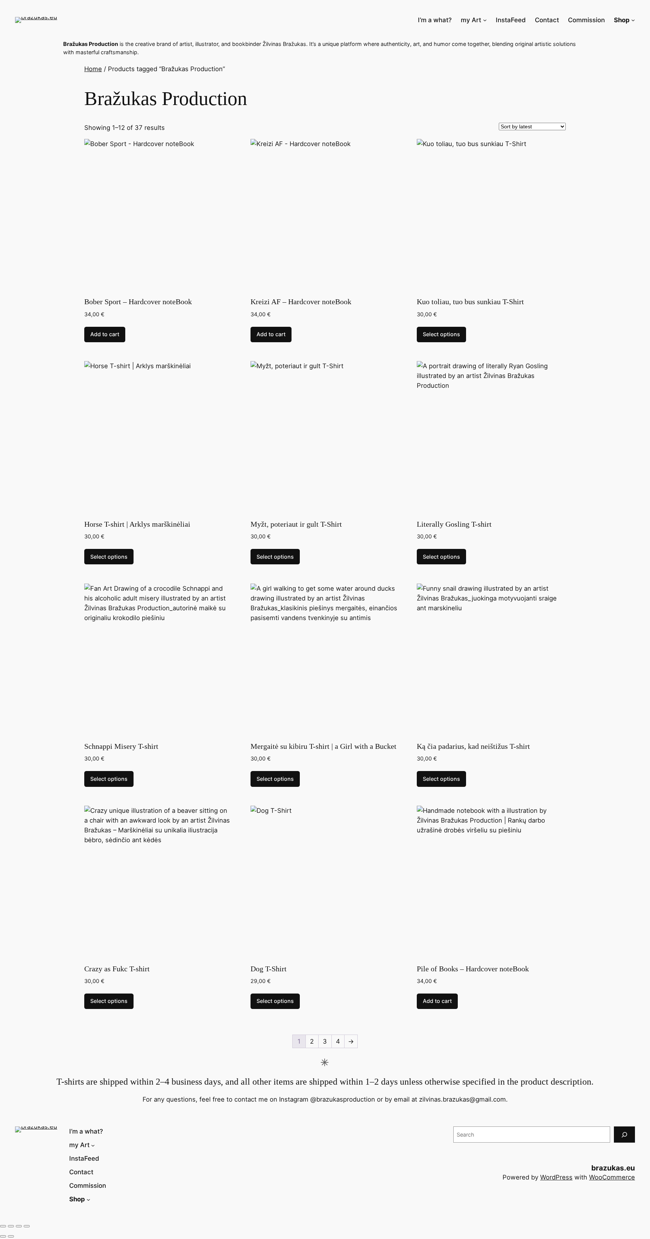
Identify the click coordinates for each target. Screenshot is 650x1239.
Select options (441, 334)
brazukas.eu (613, 1167)
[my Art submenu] (485, 20)
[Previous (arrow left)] (3, 1236)
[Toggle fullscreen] (11, 1226)
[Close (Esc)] (27, 1226)
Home (93, 69)
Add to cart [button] (104, 334)
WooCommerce (612, 1177)
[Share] (19, 1226)
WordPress (556, 1177)
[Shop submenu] (633, 20)
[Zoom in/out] (3, 1226)
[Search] (624, 1134)
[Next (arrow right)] (11, 1236)
